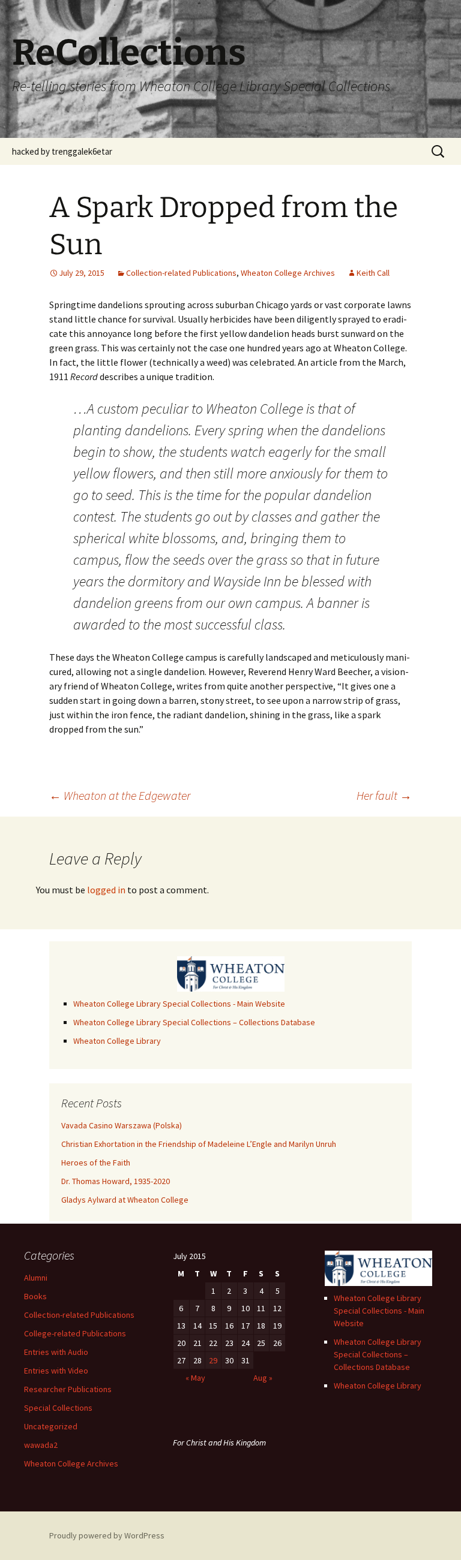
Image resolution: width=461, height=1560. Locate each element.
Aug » (263, 1377)
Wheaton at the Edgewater (119, 795)
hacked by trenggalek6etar (62, 151)
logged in (106, 890)
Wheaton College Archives (288, 272)
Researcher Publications (68, 1389)
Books (35, 1296)
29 (213, 1360)
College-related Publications (75, 1333)
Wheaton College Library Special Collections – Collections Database (194, 1022)
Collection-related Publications (181, 272)
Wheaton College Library (117, 1040)
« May (195, 1377)
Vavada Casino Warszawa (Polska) (121, 1125)
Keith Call (373, 272)
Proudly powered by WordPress (106, 1535)
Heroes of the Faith (95, 1162)
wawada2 (41, 1444)
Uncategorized (50, 1426)
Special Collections (58, 1407)
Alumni (35, 1277)
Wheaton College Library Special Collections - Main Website (179, 1003)
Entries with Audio (56, 1352)
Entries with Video (56, 1370)
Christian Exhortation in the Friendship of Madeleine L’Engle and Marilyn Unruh (198, 1144)
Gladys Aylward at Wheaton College (124, 1199)
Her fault (384, 795)
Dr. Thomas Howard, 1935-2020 (115, 1181)
